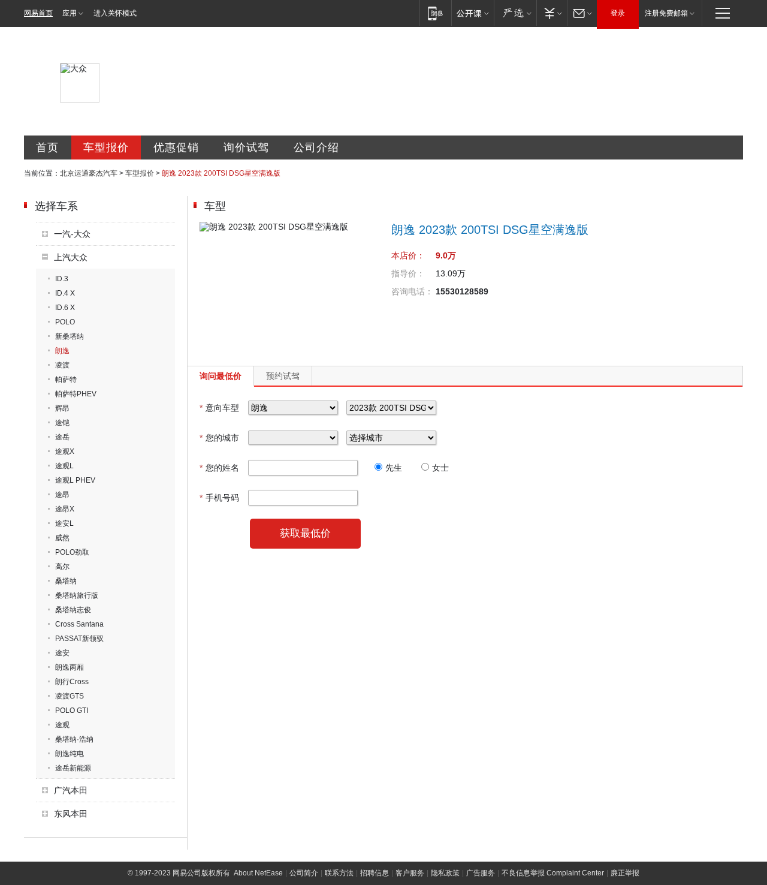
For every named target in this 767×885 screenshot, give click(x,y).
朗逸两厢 (69, 667)
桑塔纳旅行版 (76, 595)
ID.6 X (65, 307)
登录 (618, 13)
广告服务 (480, 873)
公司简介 (303, 873)
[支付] (551, 13)
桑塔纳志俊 (73, 610)
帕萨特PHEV (75, 394)
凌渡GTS (69, 696)
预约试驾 (283, 376)
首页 (47, 147)
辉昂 (62, 408)
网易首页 (38, 13)
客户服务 (409, 873)
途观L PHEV (75, 480)
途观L (64, 466)
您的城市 (219, 437)
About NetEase (258, 873)
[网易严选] (515, 13)
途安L (64, 523)
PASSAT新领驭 (79, 638)
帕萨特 (66, 379)
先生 (393, 467)
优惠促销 (176, 147)
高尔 (62, 566)
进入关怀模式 (115, 13)
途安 (62, 653)
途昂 (62, 494)
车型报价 (106, 147)
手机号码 (219, 497)
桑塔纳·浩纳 (74, 739)
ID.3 (61, 279)
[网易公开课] (472, 13)
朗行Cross (72, 682)
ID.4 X (65, 293)
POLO (65, 322)
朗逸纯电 (69, 753)
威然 (62, 538)
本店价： (408, 255)
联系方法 (339, 873)
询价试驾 (246, 147)
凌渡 (62, 365)
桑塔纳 (66, 581)
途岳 (62, 437)
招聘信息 (374, 873)
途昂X (64, 509)
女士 (440, 467)
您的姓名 (219, 467)
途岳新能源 (73, 768)
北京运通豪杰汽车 (88, 173)
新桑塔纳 (69, 336)
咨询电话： (412, 291)
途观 (62, 725)
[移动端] (435, 13)
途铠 (62, 423)
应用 (69, 13)
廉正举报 (625, 873)
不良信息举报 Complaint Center (553, 873)
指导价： (408, 273)
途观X (64, 451)
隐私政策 (445, 873)
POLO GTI (71, 710)
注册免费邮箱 (666, 13)
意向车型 (219, 408)
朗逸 (62, 351)
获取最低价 (305, 533)
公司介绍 (316, 147)
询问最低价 (220, 376)
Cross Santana (79, 624)
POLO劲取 (72, 552)
